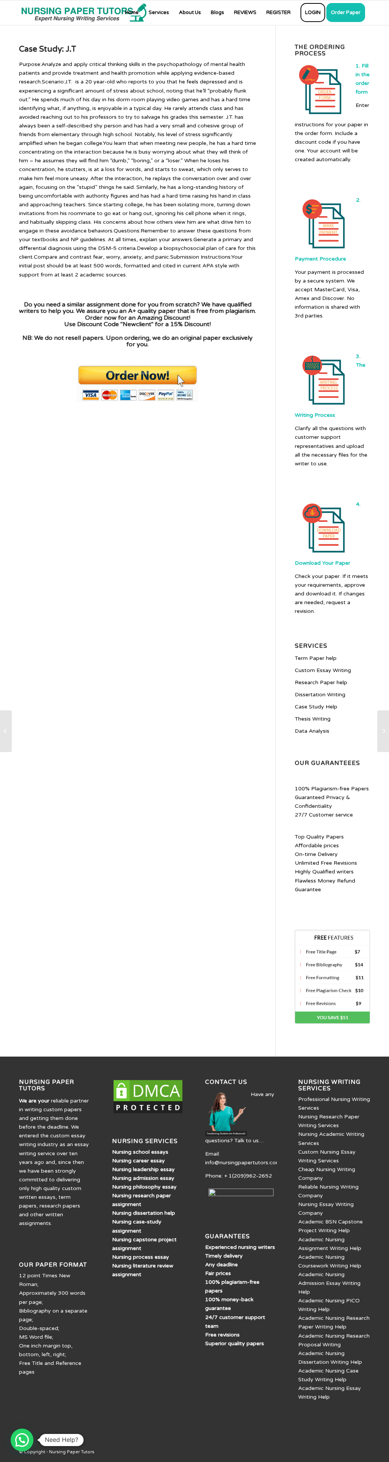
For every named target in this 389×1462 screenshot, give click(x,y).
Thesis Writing (312, 719)
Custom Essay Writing (323, 670)
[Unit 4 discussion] (6, 731)
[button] (22, 1440)
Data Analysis (312, 731)
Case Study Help (316, 707)
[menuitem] (132, 12)
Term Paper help (316, 658)
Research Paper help (321, 682)
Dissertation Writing (320, 694)
